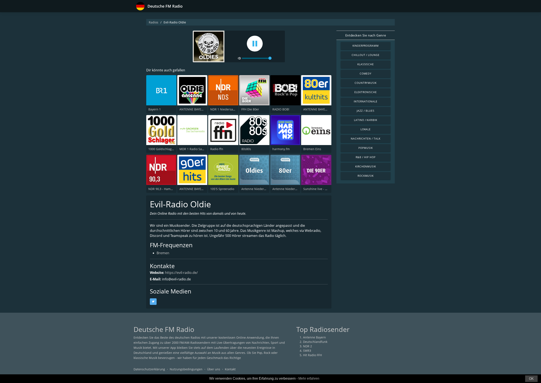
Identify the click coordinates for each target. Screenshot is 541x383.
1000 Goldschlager (161, 149)
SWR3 (307, 351)
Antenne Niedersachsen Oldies (263, 189)
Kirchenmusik (365, 166)
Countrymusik (366, 83)
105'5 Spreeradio (222, 189)
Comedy (366, 73)
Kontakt (230, 369)
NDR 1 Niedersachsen (225, 109)
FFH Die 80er (250, 109)
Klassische (365, 64)
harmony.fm (281, 149)
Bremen (163, 253)
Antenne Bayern (314, 337)
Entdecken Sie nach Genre (365, 35)
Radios (153, 22)
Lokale (366, 129)
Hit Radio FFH (312, 355)
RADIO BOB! (280, 109)
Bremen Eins (312, 149)
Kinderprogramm (365, 46)
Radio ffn (216, 149)
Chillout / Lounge (366, 55)
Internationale (365, 101)
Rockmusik (366, 176)
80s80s (246, 149)
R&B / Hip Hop (365, 157)
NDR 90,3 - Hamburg (162, 189)
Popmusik (365, 148)
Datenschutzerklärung (149, 369)
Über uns (213, 369)
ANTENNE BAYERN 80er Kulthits (325, 109)
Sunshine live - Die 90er (320, 189)
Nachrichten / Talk (365, 138)
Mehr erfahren (308, 378)
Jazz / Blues (365, 111)
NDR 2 (307, 346)
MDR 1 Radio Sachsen (194, 149)
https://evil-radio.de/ (181, 272)
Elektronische (365, 92)
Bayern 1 (154, 109)
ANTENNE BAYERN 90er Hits (199, 189)
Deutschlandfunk (315, 342)
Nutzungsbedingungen (186, 369)
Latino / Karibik (365, 120)
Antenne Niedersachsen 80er (293, 189)
